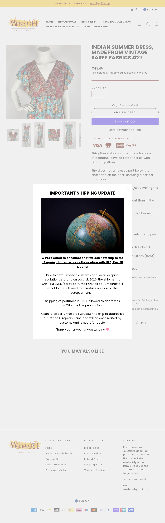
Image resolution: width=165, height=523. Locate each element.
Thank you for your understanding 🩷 (82, 330)
